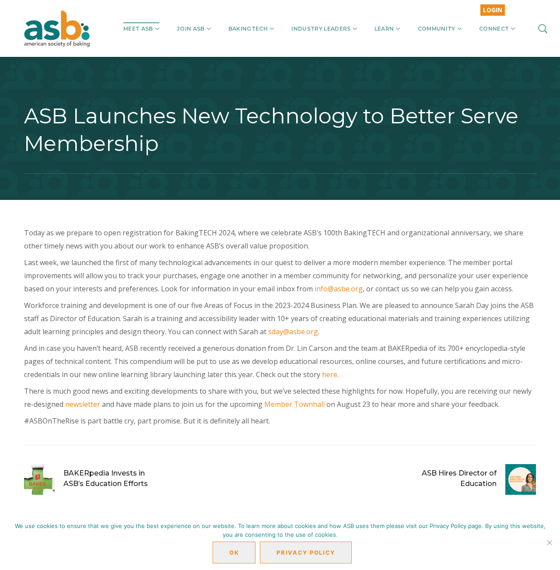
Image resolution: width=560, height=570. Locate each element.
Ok (234, 552)
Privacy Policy (305, 552)
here (329, 374)
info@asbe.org (339, 289)
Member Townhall (294, 404)
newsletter (82, 404)
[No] (549, 542)
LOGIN (492, 10)
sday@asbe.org (293, 331)
